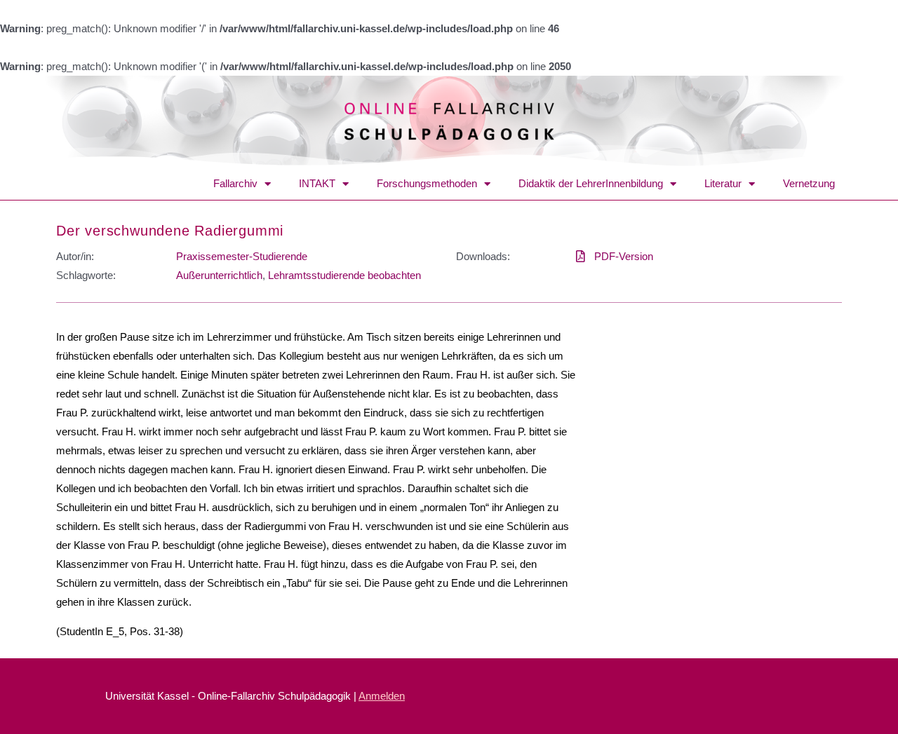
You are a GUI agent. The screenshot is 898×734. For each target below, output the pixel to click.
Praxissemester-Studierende (241, 256)
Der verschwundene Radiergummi (169, 230)
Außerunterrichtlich (219, 275)
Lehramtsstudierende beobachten (344, 275)
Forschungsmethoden (427, 183)
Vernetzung (809, 183)
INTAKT (317, 183)
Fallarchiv (235, 183)
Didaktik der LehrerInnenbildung (590, 183)
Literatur (723, 183)
